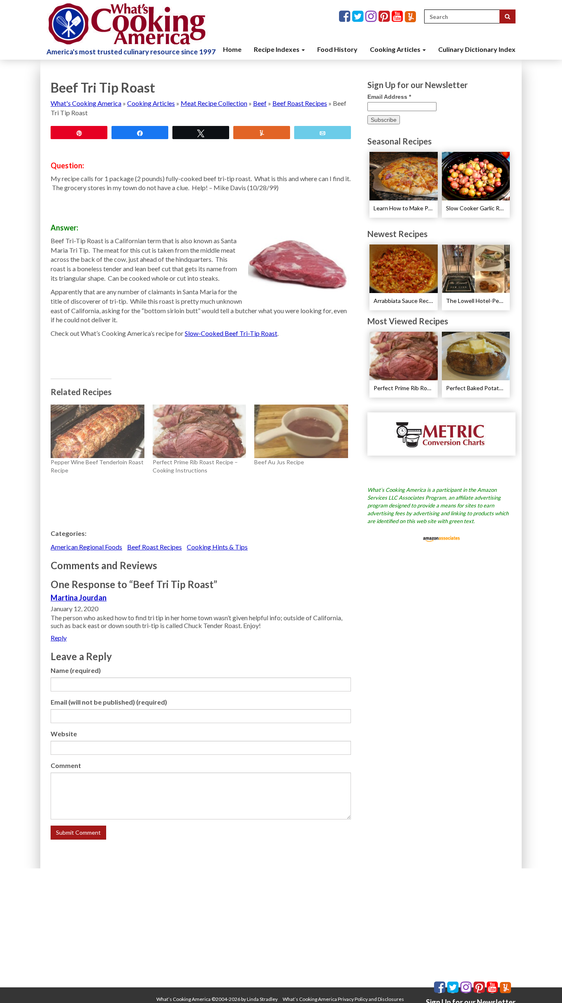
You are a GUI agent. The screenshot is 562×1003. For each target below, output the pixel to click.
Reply (59, 638)
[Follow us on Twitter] (358, 16)
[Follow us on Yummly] (410, 16)
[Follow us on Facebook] (345, 16)
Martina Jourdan (79, 597)
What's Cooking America (86, 103)
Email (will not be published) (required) (109, 702)
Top (542, 983)
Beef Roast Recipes (299, 103)
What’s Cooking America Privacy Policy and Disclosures (343, 999)
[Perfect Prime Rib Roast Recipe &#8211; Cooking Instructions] (199, 431)
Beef (260, 103)
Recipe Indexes (277, 49)
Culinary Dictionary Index (477, 49)
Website (64, 734)
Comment (66, 765)
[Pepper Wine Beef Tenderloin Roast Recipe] (97, 431)
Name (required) (76, 670)
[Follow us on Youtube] (398, 16)
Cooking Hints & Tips (217, 547)
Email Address (389, 96)
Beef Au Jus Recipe (279, 461)
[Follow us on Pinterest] (385, 16)
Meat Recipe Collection (214, 103)
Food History (337, 49)
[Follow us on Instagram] (372, 16)
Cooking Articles (396, 49)
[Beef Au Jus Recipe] (301, 431)
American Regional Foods (86, 547)
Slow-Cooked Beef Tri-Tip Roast (231, 333)
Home (232, 49)
